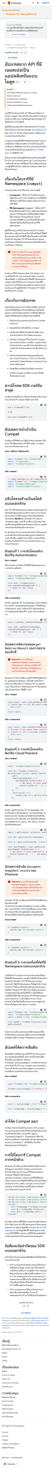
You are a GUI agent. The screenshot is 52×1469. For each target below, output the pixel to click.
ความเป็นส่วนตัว (16, 1458)
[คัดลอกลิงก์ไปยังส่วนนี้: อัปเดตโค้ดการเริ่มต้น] (39, 1047)
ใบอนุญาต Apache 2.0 (41, 1321)
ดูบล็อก (4, 1371)
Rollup (11, 133)
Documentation (11, 10)
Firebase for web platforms (21, 14)
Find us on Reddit (8, 1375)
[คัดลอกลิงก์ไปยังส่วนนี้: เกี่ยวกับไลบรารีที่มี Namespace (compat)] (44, 184)
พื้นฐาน (33, 48)
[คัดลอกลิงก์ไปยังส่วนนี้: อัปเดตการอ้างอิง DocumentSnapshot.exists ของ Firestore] (20, 874)
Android (5, 1432)
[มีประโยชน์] (22, 52)
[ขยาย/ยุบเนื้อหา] (14, 89)
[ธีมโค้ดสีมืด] (41, 405)
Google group (7, 1405)
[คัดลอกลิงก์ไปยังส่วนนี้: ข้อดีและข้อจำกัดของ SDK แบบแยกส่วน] (28, 1250)
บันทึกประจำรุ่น (7, 1409)
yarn (7, 153)
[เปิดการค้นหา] (33, 2)
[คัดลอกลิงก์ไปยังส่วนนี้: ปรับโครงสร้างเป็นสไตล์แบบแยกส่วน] (28, 503)
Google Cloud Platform (10, 1444)
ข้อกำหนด (5, 1458)
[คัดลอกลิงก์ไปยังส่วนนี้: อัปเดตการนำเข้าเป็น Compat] (21, 434)
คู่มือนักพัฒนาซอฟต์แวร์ (10, 1345)
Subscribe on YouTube (10, 1383)
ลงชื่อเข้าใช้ (45, 3)
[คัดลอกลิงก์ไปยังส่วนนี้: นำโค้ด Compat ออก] (40, 1121)
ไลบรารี (4, 1357)
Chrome (5, 1436)
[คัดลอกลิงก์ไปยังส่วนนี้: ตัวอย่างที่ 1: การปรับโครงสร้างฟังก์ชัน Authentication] (39, 555)
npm (35, 150)
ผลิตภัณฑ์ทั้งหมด (8, 1448)
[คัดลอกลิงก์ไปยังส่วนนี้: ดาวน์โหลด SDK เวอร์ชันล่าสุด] (15, 390)
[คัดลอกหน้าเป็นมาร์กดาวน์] (25, 82)
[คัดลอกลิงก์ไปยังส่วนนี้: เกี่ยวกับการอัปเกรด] (37, 300)
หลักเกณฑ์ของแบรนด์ (10, 1413)
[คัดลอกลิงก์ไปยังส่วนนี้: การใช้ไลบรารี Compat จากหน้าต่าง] (25, 1159)
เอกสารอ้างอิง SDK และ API (11, 1349)
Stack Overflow (8, 1401)
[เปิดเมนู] (3, 3)
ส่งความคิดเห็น (13, 58)
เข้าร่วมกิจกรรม (7, 1387)
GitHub (4, 1361)
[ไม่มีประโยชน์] (25, 52)
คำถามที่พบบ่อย (7, 1417)
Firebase (8, 45)
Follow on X (6, 1379)
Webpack (39, 130)
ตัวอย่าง (4, 1353)
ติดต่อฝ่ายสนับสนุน (8, 1397)
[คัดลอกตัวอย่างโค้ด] (45, 405)
